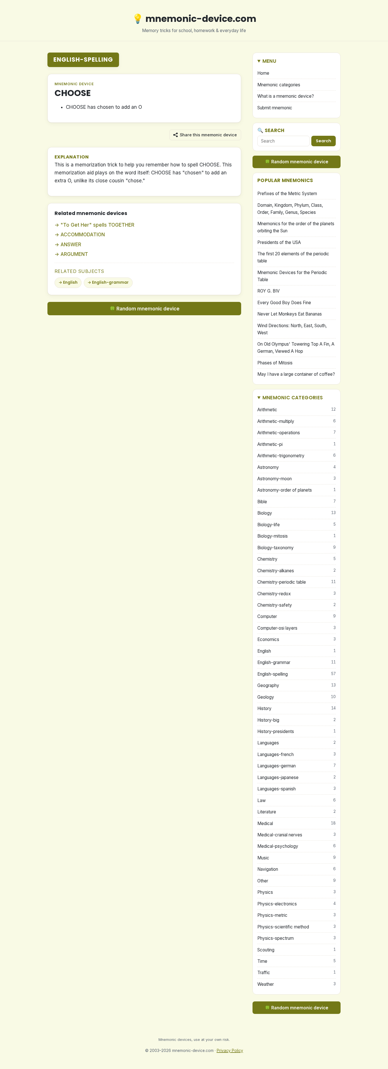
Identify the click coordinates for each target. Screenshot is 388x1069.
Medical (296, 823)
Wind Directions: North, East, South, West (292, 329)
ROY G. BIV (268, 291)
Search (323, 141)
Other (296, 881)
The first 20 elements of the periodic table (293, 257)
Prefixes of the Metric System (287, 193)
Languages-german (296, 766)
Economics (296, 639)
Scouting (296, 950)
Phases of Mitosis (275, 363)
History (296, 708)
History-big (296, 720)
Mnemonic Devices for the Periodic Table (292, 276)
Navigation (296, 869)
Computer (296, 616)
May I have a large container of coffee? (296, 374)
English (70, 282)
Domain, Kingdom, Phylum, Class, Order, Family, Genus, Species (290, 208)
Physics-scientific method (296, 927)
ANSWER (71, 244)
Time (296, 961)
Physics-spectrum (296, 938)
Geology (296, 697)
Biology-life (296, 524)
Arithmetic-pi (296, 444)
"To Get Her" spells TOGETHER (97, 225)
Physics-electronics (296, 904)
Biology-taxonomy (296, 547)
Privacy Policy (230, 1050)
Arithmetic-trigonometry (296, 455)
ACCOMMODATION (83, 234)
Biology (296, 513)
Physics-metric (296, 915)
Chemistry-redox (296, 593)
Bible (296, 501)
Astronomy (296, 467)
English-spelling (83, 59)
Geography (296, 685)
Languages (296, 743)
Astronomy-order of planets (296, 490)
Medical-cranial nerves (296, 835)
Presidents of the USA (279, 242)
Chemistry (296, 559)
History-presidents (296, 731)
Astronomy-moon (296, 478)
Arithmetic (296, 409)
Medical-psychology (296, 846)
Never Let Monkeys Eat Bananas (289, 314)
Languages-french (296, 754)
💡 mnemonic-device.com (194, 18)
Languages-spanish (296, 789)
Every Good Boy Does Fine (284, 302)
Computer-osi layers (296, 628)
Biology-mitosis (296, 536)
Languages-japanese (296, 777)
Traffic (296, 972)
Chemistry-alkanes (296, 570)
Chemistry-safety (296, 605)
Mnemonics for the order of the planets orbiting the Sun (295, 227)
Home (263, 73)
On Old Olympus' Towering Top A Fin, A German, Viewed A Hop (295, 347)
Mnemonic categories (278, 84)
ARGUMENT (74, 254)
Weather (296, 984)
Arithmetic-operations (296, 432)
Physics (296, 892)
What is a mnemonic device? (285, 96)
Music (296, 858)
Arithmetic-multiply (296, 421)
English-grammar (110, 282)
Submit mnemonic (274, 107)
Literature (296, 812)
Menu (269, 61)
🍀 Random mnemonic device (144, 309)
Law (296, 800)
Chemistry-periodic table (296, 582)
